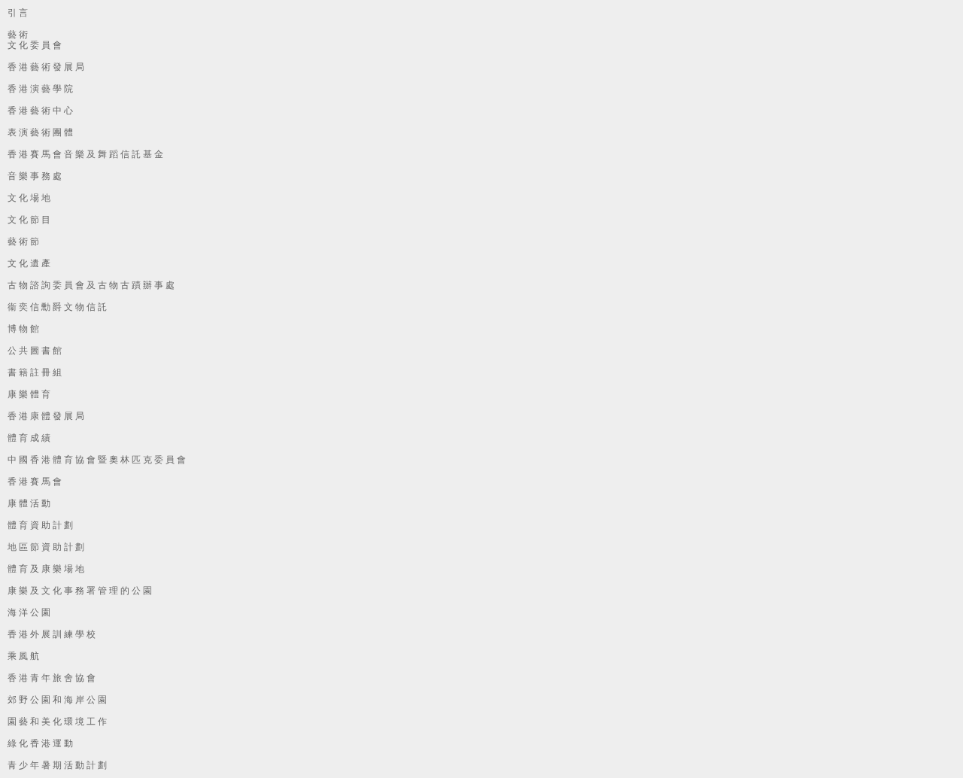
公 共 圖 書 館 (35, 350)
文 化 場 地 (29, 198)
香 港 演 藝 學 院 (40, 89)
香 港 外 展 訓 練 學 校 (52, 634)
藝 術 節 (23, 241)
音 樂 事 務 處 (35, 176)
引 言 (18, 13)
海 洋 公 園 (29, 612)
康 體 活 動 (29, 503)
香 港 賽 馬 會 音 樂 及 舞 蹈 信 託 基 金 (85, 154)
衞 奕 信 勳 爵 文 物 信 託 (57, 307)
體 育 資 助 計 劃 (40, 525)
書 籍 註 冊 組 (35, 372)
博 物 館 (23, 329)
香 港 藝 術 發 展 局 (46, 67)
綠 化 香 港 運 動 (40, 743)
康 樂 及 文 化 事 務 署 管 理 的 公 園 (80, 590)
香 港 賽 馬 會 (35, 481)
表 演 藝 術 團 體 (40, 132)
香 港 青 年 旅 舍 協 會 (52, 678)
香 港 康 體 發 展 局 (46, 416)
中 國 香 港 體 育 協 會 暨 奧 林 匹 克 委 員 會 (97, 459)
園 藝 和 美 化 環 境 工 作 (57, 721)
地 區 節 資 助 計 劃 (46, 547)
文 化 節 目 (29, 219)
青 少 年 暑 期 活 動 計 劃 (57, 765)
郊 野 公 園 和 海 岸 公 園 (57, 699)
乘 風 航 (23, 656)
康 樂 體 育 (29, 394)
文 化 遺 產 (29, 263)
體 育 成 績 (29, 438)
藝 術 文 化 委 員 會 (35, 39)
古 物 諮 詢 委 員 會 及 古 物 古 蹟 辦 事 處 (91, 285)
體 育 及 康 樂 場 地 (46, 569)
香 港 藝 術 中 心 (40, 110)
